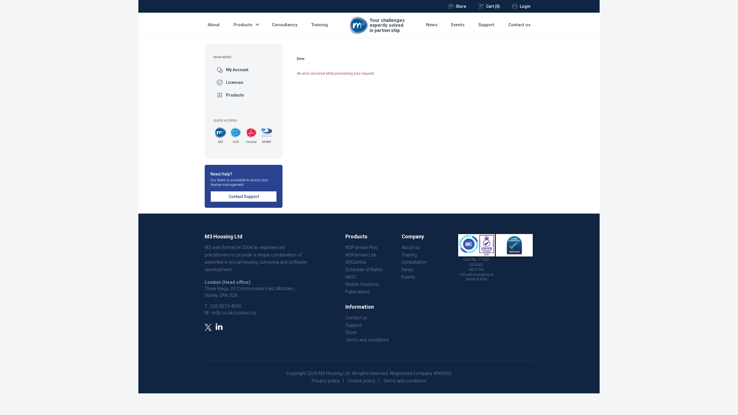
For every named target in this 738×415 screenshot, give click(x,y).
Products (247, 24)
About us (410, 247)
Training (319, 24)
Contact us (519, 24)
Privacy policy (326, 381)
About (214, 24)
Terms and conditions (367, 340)
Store (351, 332)
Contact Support (244, 196)
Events (457, 24)
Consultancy (284, 24)
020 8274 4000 (225, 306)
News (431, 24)
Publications (357, 292)
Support (486, 24)
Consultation (414, 262)
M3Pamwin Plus (361, 247)
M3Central (355, 262)
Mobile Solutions (362, 284)
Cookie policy (361, 381)
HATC (350, 277)
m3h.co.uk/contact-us (234, 313)
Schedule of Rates (364, 269)
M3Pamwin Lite (360, 255)
